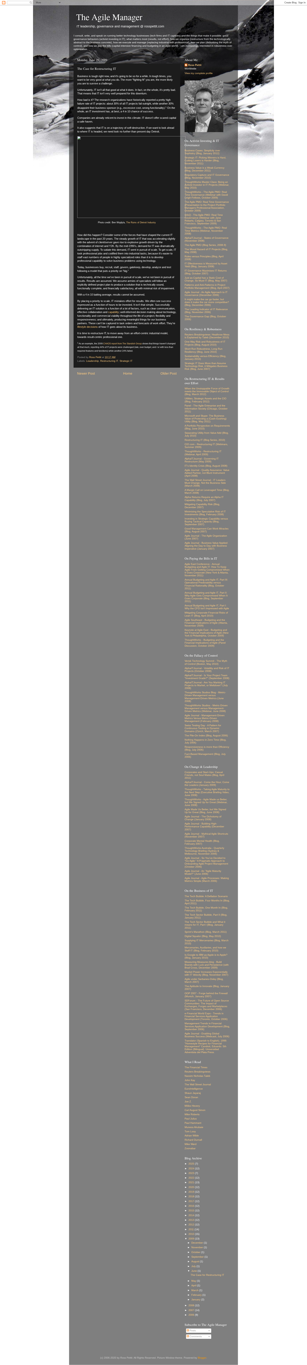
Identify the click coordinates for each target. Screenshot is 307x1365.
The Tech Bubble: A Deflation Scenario (206, 896)
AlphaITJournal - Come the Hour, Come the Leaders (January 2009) (207, 783)
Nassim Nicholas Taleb (197, 1076)
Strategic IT (126, 361)
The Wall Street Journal (198, 1084)
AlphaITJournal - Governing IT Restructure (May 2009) (202, 460)
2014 (191, 1215)
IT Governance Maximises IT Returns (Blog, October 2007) (206, 272)
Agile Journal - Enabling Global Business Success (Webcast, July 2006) (207, 1035)
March (195, 1290)
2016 (191, 1206)
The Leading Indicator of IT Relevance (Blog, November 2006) (206, 311)
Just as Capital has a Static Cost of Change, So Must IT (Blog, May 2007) (206, 279)
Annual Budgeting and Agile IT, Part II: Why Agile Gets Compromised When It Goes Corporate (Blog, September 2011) (206, 597)
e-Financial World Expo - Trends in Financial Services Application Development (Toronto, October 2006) (206, 1016)
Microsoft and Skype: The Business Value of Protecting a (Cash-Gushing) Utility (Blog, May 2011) (206, 418)
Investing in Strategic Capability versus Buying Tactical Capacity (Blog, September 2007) (206, 521)
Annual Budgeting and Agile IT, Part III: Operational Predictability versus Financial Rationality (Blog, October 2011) (206, 584)
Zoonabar (190, 1148)
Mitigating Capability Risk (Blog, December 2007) (202, 505)
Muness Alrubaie (194, 1127)
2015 (191, 1210)
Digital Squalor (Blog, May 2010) (203, 936)
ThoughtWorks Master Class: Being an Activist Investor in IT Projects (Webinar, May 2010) (207, 185)
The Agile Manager (109, 16)
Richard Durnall (193, 1140)
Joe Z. (188, 1101)
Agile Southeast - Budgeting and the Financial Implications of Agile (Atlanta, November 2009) (206, 623)
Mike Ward (190, 1144)
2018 (191, 1196)
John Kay (190, 1080)
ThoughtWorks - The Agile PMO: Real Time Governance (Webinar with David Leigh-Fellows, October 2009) (206, 195)
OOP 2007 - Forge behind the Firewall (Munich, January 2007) (206, 995)
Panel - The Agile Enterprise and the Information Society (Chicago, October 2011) (206, 408)
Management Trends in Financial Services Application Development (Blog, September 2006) (207, 1026)
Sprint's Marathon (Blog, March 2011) (206, 932)
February (196, 1295)
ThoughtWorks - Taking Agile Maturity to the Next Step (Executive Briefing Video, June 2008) (207, 792)
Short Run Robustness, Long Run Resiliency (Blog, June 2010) (203, 350)
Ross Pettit (194, 65)
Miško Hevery (192, 1106)
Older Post (168, 373)
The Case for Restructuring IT (207, 1275)
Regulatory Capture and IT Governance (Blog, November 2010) (207, 176)
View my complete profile (199, 73)
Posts (192, 1330)
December (197, 1242)
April (194, 1285)
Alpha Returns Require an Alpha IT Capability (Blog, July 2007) (204, 498)
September (197, 1257)
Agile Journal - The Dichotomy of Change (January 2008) (203, 818)
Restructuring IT (109, 361)
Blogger (202, 1357)
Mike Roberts (192, 1114)
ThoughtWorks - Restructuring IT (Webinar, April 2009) (203, 453)
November (197, 1247)
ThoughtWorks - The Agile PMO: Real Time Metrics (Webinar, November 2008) (206, 230)
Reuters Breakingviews (197, 1071)
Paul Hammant (193, 1123)
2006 (191, 1315)
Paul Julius (191, 1118)
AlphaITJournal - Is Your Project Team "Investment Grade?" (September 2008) (207, 677)
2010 (191, 1234)
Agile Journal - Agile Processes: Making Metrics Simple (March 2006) (207, 879)
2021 (191, 1182)
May (194, 1281)
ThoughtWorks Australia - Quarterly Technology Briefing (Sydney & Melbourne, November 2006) (204, 851)
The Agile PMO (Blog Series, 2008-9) (205, 245)
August (195, 1261)
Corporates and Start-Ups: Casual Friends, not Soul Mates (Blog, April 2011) (204, 775)
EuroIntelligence (194, 1088)
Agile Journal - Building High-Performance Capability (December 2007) (204, 826)
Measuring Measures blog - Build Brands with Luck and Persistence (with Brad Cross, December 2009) (207, 965)
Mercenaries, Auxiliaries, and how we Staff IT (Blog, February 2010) (205, 949)
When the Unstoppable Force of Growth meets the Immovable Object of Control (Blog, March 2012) (207, 391)
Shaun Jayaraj (193, 1093)
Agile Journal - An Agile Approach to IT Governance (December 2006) (206, 293)
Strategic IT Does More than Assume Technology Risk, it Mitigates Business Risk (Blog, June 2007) (206, 366)
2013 (191, 1220)
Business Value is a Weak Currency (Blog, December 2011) (204, 169)
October (196, 1252)
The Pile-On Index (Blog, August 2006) (206, 735)
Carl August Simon (195, 1110)
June (194, 1271)
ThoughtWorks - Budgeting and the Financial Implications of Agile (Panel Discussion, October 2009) (205, 643)
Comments (195, 1336)
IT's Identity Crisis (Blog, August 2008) (206, 465)
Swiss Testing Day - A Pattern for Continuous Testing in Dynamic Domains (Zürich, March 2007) (203, 728)
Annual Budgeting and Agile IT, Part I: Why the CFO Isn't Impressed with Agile (207, 607)
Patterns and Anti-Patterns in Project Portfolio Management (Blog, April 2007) (207, 286)
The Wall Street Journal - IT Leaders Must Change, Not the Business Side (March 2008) (205, 483)
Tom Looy (190, 1131)
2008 (191, 1305)
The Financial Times (196, 1067)
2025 (191, 1163)
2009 (191, 1238)
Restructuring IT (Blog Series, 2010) (205, 440)
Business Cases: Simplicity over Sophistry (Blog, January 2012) (202, 152)
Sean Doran (191, 1097)
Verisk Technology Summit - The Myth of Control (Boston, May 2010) (206, 662)
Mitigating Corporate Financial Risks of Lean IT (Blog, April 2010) (206, 614)
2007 (191, 1310)
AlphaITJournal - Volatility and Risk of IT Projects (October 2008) (207, 669)
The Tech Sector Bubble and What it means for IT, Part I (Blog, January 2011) (205, 925)
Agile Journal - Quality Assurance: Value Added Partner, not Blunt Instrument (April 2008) (207, 473)
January (196, 1299)
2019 (191, 1192)
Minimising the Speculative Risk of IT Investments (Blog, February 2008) (205, 513)
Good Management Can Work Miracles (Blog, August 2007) (206, 530)
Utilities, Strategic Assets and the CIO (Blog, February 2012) (205, 400)
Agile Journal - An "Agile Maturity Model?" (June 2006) (203, 872)
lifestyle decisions (87, 326)
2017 (191, 1201)
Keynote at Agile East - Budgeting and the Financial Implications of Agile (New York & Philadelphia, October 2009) (206, 633)
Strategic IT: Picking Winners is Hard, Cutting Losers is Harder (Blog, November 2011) (205, 160)
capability (113, 312)
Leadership (92, 361)
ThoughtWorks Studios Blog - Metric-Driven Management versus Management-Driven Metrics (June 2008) (205, 697)
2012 (191, 1224)
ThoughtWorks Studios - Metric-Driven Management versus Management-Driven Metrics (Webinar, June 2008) (206, 708)
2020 (191, 1187)
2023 (191, 1173)
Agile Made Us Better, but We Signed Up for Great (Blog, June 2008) (205, 811)
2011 (191, 1229)
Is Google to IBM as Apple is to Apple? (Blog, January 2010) (206, 956)
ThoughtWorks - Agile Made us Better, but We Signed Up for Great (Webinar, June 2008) (206, 802)
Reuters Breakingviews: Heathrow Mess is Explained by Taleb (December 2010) (207, 336)
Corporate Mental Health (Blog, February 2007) (202, 842)
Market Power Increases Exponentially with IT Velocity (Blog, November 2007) (206, 973)
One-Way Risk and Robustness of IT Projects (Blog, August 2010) (205, 343)
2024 (191, 1168)
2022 (191, 1177)
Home (127, 373)
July (193, 1266)
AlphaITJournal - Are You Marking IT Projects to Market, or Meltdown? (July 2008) (206, 685)
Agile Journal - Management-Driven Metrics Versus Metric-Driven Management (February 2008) (205, 718)
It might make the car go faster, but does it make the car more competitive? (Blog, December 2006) (207, 302)
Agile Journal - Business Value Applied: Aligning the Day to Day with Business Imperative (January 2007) (206, 546)
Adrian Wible (192, 1135)
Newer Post (86, 373)
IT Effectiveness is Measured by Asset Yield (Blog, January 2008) (206, 265)
